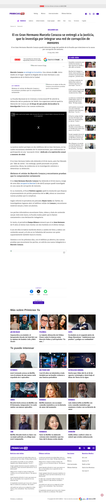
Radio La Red (86, 464)
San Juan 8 (85, 471)
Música (43, 13)
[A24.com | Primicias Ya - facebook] (86, 14)
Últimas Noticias (66, 13)
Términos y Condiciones (16, 499)
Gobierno (31, 21)
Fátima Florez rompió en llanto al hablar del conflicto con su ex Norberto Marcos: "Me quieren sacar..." (23, 473)
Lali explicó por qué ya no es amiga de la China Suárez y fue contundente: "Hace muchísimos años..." (22, 489)
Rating (36, 13)
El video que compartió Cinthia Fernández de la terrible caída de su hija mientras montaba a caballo (51, 480)
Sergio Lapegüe (51, 21)
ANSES (59, 21)
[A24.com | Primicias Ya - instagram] (93, 14)
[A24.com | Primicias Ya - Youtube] (97, 14)
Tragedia (84, 21)
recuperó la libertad (27, 183)
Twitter (38, 294)
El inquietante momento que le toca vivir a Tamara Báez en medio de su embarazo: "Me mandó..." (23, 483)
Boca (70, 21)
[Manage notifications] (102, 495)
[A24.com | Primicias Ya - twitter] (90, 14)
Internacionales (53, 13)
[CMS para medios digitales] (91, 498)
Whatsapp (45, 294)
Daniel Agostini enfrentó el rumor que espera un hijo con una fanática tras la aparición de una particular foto (23, 479)
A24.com (84, 457)
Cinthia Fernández (40, 21)
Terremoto (76, 21)
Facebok (31, 294)
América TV (85, 461)
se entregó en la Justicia (33, 72)
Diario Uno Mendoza (88, 467)
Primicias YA (13, 26)
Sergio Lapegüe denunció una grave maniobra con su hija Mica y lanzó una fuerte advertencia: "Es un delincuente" (23, 467)
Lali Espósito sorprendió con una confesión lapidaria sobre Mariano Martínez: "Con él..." (21, 462)
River (64, 21)
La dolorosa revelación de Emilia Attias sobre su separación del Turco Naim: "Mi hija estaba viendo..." (23, 458)
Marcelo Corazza (38, 302)
